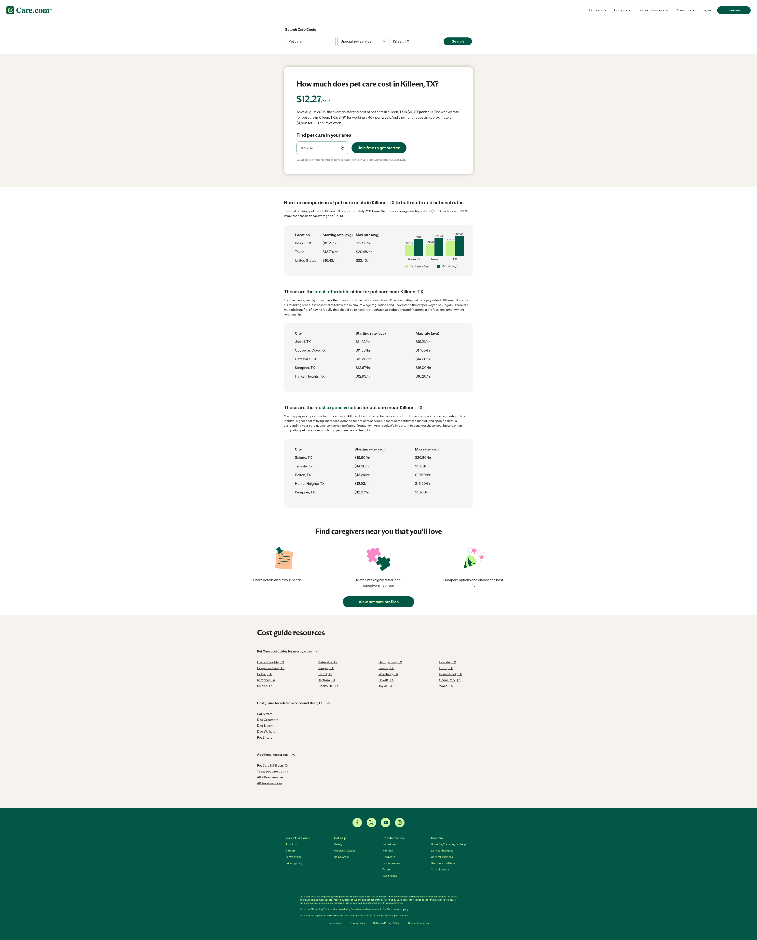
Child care (388, 857)
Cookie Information (418, 923)
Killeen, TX (303, 243)
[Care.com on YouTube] (385, 822)
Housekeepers (391, 863)
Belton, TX (303, 475)
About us (291, 844)
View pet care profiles (379, 601)
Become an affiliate (443, 863)
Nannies (387, 850)
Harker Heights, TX (309, 376)
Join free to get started (379, 147)
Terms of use (293, 857)
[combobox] (415, 41)
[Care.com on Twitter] (371, 822)
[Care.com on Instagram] (400, 822)
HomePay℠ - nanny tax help (448, 844)
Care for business (442, 857)
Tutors (386, 869)
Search (458, 41)
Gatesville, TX (305, 359)
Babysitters (389, 844)
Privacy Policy (357, 923)
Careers (290, 850)
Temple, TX (303, 466)
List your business (442, 850)
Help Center (341, 857)
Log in (706, 10)
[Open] (440, 41)
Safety (338, 844)
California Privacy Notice (386, 923)
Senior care (389, 876)
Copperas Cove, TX (310, 350)
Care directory (440, 869)
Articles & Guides (344, 850)
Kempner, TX (305, 368)
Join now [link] (734, 10)
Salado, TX (303, 457)
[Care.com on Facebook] (357, 822)
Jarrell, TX (303, 342)
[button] (288, 651)
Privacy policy (294, 863)
